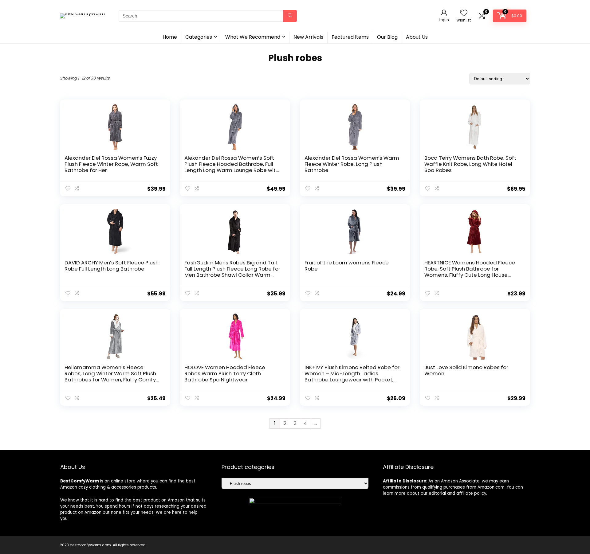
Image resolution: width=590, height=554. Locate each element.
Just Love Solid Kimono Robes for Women (466, 370)
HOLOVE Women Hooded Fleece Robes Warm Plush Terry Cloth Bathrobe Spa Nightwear (224, 373)
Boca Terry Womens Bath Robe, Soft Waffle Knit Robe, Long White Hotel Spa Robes (470, 164)
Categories (198, 37)
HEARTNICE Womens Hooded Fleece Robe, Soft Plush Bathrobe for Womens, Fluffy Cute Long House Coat (469, 272)
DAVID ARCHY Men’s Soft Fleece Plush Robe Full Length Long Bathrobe (112, 265)
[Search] (290, 16)
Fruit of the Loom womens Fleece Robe (347, 265)
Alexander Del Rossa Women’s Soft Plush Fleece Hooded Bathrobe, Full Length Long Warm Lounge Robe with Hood (231, 167)
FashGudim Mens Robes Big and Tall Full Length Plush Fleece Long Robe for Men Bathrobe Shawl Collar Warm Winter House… (232, 272)
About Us (417, 37)
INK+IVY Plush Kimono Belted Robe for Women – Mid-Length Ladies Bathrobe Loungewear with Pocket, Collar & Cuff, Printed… (352, 376)
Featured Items (350, 37)
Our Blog (387, 37)
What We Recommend (252, 37)
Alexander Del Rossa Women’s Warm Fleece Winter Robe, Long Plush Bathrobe (352, 164)
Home (170, 37)
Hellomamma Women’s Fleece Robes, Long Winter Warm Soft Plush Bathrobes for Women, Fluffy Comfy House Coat (110, 376)
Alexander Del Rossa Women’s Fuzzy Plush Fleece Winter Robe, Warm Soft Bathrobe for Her (111, 164)
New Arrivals (308, 37)
